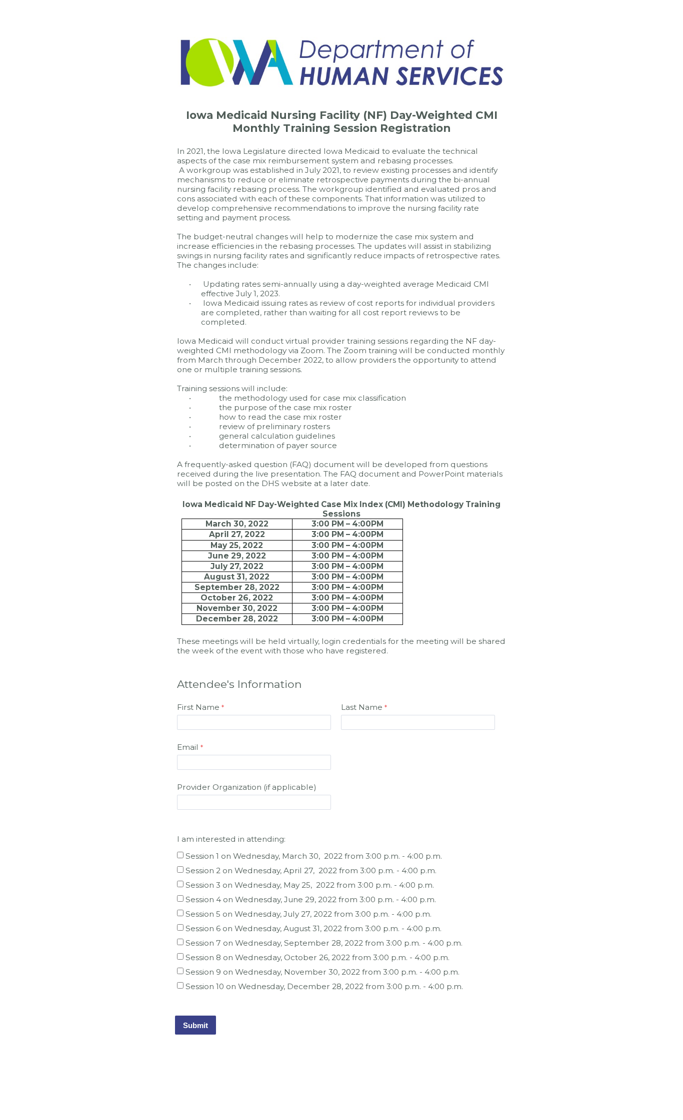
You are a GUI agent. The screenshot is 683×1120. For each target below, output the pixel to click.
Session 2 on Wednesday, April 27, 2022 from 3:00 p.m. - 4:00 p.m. (311, 870)
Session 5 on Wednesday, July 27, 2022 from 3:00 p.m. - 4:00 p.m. (309, 914)
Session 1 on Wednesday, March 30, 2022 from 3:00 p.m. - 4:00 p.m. (314, 856)
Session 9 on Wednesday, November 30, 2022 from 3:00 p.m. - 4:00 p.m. (323, 972)
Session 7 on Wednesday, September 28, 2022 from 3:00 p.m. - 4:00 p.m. (324, 943)
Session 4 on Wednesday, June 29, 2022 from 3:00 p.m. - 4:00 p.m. (311, 899)
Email (187, 747)
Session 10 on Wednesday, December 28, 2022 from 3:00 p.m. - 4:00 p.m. (324, 986)
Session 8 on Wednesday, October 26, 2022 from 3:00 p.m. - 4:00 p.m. (318, 957)
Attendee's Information (239, 683)
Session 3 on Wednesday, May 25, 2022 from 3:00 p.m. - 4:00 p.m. (310, 885)
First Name (198, 707)
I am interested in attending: (232, 839)
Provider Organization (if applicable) (246, 787)
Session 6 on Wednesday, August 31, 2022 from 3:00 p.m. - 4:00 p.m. (314, 928)
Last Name (361, 707)
